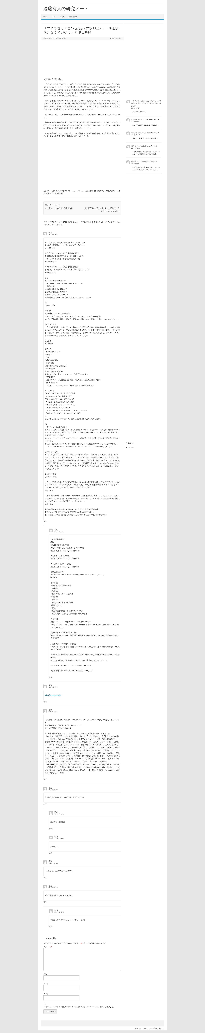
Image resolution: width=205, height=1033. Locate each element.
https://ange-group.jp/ (53, 695)
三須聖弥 (89, 191)
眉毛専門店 (59, 193)
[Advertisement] (82, 58)
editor (51, 38)
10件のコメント (116, 38)
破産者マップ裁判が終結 (139, 146)
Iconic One (137, 1028)
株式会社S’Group (112, 191)
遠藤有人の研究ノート (66, 8)
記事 (53, 191)
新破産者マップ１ (137, 119)
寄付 (53, 16)
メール (45, 984)
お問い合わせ (73, 16)
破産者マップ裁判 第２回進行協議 (58, 208)
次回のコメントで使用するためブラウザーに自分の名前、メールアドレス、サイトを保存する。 (79, 1007)
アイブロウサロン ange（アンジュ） (72, 191)
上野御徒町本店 (99, 191)
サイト (45, 994)
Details (130, 443)
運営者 (62, 16)
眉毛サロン (50, 193)
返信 (45, 521)
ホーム (45, 16)
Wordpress (160, 1028)
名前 (45, 974)
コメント (47, 947)
